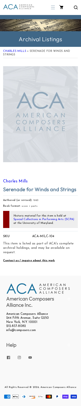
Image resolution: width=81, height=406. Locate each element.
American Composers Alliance (58, 387)
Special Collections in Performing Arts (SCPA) (44, 219)
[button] (53, 7)
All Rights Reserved (16, 387)
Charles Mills (14, 51)
